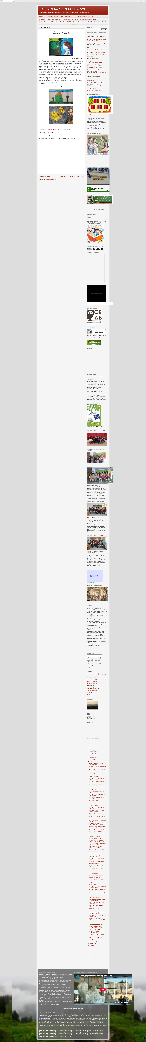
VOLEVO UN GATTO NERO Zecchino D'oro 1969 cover (96, 923)
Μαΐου (91, 761)
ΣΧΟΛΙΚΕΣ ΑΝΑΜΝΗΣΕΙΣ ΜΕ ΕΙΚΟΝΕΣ (85, 19)
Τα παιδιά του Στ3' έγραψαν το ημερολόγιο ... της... (96, 798)
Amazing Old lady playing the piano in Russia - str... (97, 814)
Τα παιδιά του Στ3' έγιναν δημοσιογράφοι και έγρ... (95, 776)
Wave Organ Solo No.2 (94, 877)
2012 (89, 958)
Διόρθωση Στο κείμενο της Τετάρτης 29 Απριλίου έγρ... (97, 932)
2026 (89, 740)
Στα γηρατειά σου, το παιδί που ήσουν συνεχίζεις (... (96, 811)
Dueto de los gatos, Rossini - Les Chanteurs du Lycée (97, 913)
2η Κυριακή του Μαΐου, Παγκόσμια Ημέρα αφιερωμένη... (97, 869)
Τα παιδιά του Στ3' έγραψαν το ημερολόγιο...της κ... (96, 801)
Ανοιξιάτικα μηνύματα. (92, 673)
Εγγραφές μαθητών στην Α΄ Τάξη (97, 941)
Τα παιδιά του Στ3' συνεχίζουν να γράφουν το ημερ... (97, 788)
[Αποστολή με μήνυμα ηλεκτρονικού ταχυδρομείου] (65, 129)
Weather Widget (95, 576)
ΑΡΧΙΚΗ (41, 16)
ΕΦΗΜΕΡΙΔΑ (90, 687)
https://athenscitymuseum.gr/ (94, 85)
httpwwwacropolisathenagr (94, 49)
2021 (89, 748)
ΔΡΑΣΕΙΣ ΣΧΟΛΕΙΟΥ (92, 678)
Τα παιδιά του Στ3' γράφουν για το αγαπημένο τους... (97, 779)
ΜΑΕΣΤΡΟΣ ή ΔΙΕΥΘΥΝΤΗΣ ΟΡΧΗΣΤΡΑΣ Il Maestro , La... (97, 841)
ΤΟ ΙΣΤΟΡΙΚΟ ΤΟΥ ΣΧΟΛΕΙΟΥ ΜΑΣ (84, 16)
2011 (89, 960)
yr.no (102, 582)
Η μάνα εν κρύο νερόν (94, 863)
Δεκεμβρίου (92, 751)
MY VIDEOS (90, 696)
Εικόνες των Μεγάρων (92, 681)
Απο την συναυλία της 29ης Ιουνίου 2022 (96, 674)
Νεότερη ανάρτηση (45, 176)
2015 (89, 952)
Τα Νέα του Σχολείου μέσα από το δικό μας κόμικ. (63, 24)
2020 (89, 750)
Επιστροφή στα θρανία (94, 773)
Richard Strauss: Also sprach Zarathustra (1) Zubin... (96, 847)
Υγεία (88, 694)
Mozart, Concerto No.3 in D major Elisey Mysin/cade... (97, 835)
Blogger (81, 1008)
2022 (89, 746)
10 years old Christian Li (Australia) (97, 829)
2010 (89, 962)
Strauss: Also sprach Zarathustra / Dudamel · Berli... (97, 844)
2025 (89, 742)
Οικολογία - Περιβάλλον (92, 690)
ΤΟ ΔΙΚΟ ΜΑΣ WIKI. (87, 21)
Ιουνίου (91, 759)
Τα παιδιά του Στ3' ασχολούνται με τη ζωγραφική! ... (97, 785)
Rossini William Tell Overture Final (97, 853)
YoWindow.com (90, 582)
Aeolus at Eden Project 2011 (96, 879)
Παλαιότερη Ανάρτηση (76, 176)
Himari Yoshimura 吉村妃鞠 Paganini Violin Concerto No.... (97, 832)
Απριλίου (92, 943)
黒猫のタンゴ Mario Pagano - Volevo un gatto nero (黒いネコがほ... (97, 920)
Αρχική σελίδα (60, 176)
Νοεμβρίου (92, 753)
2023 (89, 744)
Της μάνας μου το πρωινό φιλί (96, 861)
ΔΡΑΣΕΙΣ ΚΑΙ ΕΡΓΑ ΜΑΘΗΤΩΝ (71, 21)
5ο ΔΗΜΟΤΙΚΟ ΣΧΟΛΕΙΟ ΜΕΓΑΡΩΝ (62, 8)
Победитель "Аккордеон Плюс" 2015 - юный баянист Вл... (97, 893)
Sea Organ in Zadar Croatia (96, 875)
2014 (89, 954)
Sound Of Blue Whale (94, 929)
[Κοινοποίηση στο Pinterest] (70, 129)
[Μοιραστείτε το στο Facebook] (69, 129)
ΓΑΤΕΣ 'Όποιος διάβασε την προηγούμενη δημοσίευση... (96, 909)
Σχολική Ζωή (90, 692)
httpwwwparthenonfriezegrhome (96, 52)
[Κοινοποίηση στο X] (67, 129)
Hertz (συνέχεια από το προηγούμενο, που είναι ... (96, 927)
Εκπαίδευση (89, 685)
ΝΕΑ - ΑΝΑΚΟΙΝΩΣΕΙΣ (100, 21)
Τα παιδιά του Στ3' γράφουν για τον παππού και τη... (97, 782)
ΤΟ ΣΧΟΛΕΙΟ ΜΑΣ (68, 19)
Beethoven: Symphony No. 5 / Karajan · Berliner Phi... (96, 850)
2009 (89, 964)
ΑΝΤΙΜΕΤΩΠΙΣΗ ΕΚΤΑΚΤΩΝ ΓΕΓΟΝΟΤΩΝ (50, 19)
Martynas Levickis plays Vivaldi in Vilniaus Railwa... (97, 900)
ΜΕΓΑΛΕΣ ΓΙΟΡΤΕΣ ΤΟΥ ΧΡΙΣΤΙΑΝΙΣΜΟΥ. (50, 21)
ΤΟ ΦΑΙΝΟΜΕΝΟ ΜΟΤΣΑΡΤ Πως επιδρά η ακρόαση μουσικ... (97, 824)
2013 (89, 956)
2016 (89, 950)
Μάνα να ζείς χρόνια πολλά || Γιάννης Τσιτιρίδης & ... (96, 866)
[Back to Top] (145, 1038)
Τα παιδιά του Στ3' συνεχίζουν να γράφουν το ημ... (97, 795)
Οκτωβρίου (92, 755)
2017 (89, 948)
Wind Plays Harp (93, 884)
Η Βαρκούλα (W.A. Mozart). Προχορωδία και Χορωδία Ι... (96, 938)
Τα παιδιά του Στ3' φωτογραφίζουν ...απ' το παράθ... (97, 887)
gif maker (89, 217)
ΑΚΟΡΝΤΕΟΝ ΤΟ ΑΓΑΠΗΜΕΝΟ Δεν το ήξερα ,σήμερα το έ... (97, 890)
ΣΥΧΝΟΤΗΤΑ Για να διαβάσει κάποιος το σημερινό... (96, 935)
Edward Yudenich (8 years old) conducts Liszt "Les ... (96, 856)
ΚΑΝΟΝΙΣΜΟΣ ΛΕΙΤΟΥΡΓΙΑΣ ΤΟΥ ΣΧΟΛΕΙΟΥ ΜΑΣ (59, 16)
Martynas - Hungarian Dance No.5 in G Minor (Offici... (97, 896)
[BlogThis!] (66, 129)
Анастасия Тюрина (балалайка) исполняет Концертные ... (97, 827)
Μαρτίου (92, 945)
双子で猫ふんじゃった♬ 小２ (96, 838)
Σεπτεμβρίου (93, 757)
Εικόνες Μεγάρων (91, 679)
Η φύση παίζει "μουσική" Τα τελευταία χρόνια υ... (95, 872)
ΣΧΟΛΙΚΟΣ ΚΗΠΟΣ (44, 24)
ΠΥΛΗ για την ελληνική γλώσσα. (94, 376)
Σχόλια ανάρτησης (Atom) (51, 179)
